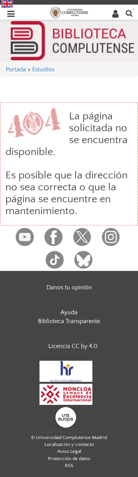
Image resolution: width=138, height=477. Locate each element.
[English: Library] (7, 3)
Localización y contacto (69, 444)
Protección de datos (69, 458)
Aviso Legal (69, 451)
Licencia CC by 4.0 (72, 346)
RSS (69, 465)
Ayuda (69, 312)
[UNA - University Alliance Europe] (65, 416)
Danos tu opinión (69, 287)
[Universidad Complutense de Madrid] (69, 11)
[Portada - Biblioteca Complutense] (72, 39)
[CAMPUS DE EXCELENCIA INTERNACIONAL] (65, 393)
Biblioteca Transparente (69, 321)
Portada (16, 69)
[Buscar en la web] (129, 13)
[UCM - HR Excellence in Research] (65, 370)
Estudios (43, 69)
